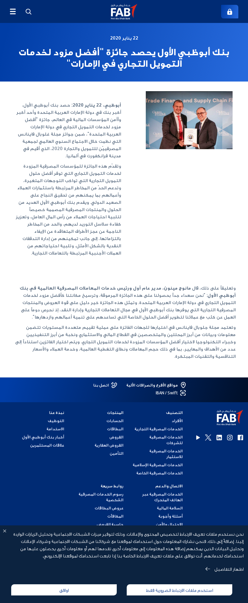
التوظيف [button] (56, 420)
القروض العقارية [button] (109, 445)
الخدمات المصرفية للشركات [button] (166, 439)
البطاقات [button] (115, 428)
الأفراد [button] (177, 420)
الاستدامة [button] (55, 428)
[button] (124, 12)
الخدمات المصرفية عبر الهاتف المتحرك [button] (162, 496)
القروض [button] (116, 437)
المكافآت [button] (115, 516)
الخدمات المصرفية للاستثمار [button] (166, 453)
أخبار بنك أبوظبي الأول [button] (43, 437)
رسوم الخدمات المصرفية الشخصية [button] (101, 496)
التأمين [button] (116, 453)
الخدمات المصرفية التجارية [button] (159, 428)
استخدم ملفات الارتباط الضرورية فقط (179, 589)
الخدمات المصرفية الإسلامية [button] (158, 464)
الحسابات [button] (114, 420)
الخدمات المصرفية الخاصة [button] (159, 473)
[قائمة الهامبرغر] (13, 11)
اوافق (64, 589)
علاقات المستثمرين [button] (47, 445)
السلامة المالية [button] (170, 508)
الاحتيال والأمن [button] (169, 524)
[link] (229, 11)
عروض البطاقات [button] (109, 508)
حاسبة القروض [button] (110, 524)
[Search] (28, 11)
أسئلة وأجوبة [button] (170, 516)
